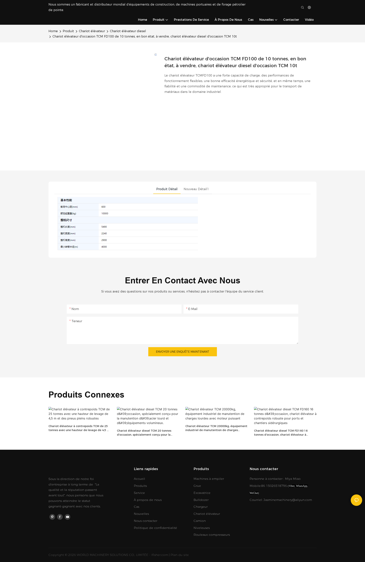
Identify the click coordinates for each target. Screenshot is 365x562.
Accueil (139, 479)
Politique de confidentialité (155, 528)
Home (53, 31)
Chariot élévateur (92, 31)
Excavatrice (202, 493)
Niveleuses (202, 528)
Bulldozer (201, 500)
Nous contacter (145, 521)
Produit (68, 31)
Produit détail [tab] (167, 189)
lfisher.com (160, 555)
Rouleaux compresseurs (212, 534)
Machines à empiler (209, 479)
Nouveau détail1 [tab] (196, 189)
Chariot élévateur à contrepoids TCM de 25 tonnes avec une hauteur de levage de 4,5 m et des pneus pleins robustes (79, 428)
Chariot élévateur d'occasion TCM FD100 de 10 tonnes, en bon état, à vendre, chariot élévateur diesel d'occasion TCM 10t (144, 36)
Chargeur (201, 507)
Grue (197, 486)
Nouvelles (141, 514)
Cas (136, 507)
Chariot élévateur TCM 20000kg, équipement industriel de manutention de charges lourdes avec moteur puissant (216, 428)
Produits (140, 486)
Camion (200, 521)
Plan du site (180, 555)
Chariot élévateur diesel (128, 31)
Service (139, 493)
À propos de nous (148, 500)
